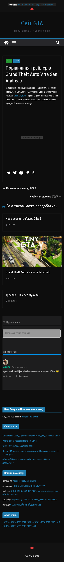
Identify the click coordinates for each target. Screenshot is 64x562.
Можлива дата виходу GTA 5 (21, 188)
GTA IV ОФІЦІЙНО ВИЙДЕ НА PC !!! (25, 504)
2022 (24, 522)
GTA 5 (9, 61)
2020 (33, 522)
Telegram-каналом (29, 416)
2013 (9, 526)
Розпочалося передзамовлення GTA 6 (19, 441)
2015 (57, 522)
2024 (14, 522)
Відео (17, 61)
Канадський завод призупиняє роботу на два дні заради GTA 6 (31, 435)
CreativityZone (20, 95)
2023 (19, 522)
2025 (9, 522)
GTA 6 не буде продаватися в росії (17, 446)
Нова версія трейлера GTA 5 (23, 218)
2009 (29, 526)
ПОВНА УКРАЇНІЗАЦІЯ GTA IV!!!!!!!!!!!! (29, 486)
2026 (4, 522)
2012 (14, 526)
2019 (38, 522)
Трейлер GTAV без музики (22, 295)
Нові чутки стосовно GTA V (44, 196)
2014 (4, 526)
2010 (24, 526)
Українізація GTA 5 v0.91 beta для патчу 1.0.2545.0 (34, 499)
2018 (43, 522)
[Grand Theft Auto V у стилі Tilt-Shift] (32, 238)
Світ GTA (32, 23)
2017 (48, 522)
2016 (53, 522)
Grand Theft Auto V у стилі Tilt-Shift (28, 272)
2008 (33, 526)
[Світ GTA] (6, 42)
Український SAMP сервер (24, 481)
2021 (29, 522)
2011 (19, 526)
